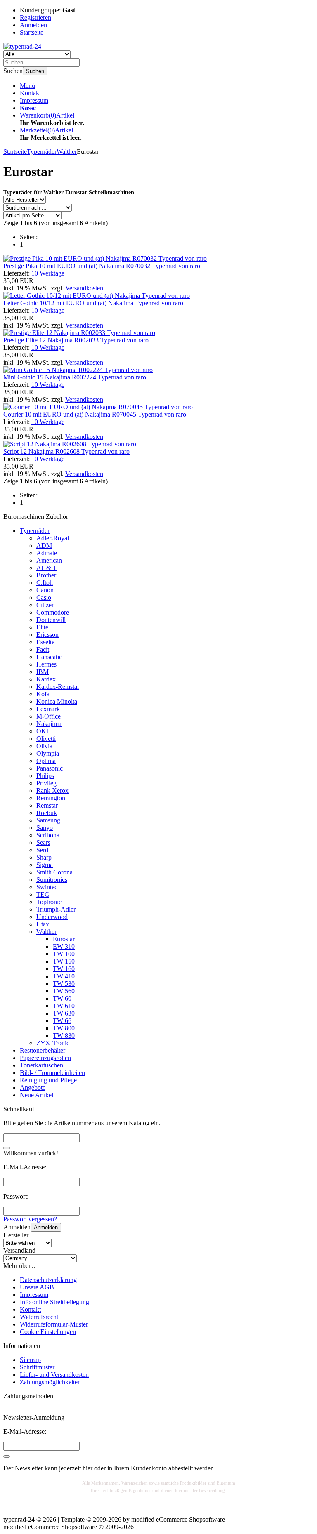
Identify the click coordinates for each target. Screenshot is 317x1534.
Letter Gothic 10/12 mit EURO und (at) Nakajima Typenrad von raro (93, 302)
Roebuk (46, 812)
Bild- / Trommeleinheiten (52, 1072)
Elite (42, 627)
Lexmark (48, 708)
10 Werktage (47, 273)
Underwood (52, 916)
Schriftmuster (37, 1367)
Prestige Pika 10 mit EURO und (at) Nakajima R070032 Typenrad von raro (101, 265)
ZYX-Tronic (52, 1042)
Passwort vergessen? (30, 1219)
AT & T (46, 567)
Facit (42, 649)
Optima (46, 760)
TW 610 (64, 1005)
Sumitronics (51, 879)
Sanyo (44, 827)
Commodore (52, 612)
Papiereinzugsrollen (45, 1057)
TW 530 (64, 983)
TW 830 (64, 1035)
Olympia (47, 753)
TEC (42, 894)
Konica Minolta (56, 701)
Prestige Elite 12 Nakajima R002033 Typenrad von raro (76, 340)
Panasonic (49, 768)
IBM (42, 671)
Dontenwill (51, 619)
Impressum (34, 100)
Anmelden (46, 1227)
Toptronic (49, 901)
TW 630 (64, 1013)
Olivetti (46, 738)
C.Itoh (44, 582)
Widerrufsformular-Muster (54, 1324)
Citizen (45, 604)
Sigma (44, 864)
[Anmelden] (6, 1456)
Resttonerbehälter (42, 1050)
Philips (45, 775)
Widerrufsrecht (39, 1316)
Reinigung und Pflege (48, 1080)
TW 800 (64, 1028)
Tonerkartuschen (41, 1065)
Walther (46, 931)
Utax (42, 924)
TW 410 (64, 976)
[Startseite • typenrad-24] (22, 46)
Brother (46, 575)
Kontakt (30, 93)
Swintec (46, 887)
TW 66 (62, 1020)
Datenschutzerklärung (48, 1279)
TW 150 (64, 961)
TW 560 (64, 990)
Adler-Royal (52, 538)
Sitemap (30, 1359)
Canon (45, 590)
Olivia (44, 745)
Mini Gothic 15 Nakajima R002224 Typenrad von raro (74, 377)
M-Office (48, 716)
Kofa (43, 693)
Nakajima (49, 723)
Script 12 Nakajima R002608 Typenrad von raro (66, 451)
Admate (46, 552)
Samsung (48, 820)
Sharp (44, 857)
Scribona (47, 835)
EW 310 (64, 946)
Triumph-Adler (56, 909)
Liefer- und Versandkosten (54, 1374)
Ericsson (47, 634)
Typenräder (35, 530)
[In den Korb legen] (6, 1148)
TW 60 (62, 998)
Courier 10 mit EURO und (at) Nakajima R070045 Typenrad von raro (94, 414)
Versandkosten (84, 288)
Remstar (47, 805)
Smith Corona (54, 872)
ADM (44, 545)
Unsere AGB (37, 1287)
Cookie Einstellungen (48, 1331)
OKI (42, 731)
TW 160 (64, 968)
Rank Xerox (52, 790)
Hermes (46, 664)
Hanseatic (49, 656)
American (49, 560)
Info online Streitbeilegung (54, 1301)
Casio (43, 597)
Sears (43, 842)
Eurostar (64, 939)
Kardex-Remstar (57, 686)
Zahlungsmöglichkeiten (50, 1382)
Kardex (46, 679)
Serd (42, 849)
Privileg (46, 783)
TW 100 (64, 953)
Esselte (45, 642)
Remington (50, 797)
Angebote (32, 1087)
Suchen (35, 71)
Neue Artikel (36, 1094)
